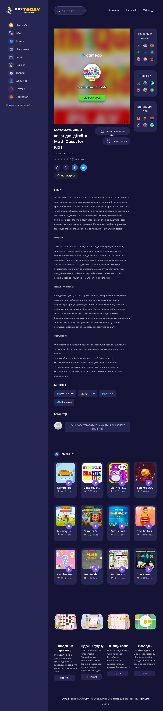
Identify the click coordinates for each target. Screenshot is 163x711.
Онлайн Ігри (68, 698)
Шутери (20, 89)
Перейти (64, 677)
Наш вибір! (22, 25)
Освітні (109, 393)
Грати (118, 673)
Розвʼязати (91, 676)
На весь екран (119, 141)
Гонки (19, 57)
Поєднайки (22, 49)
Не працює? (68, 175)
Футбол (20, 73)
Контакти (144, 698)
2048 (19, 33)
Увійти (146, 10)
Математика (67, 393)
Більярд (20, 65)
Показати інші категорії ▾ (19, 105)
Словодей (131, 10)
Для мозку (66, 402)
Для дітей (90, 393)
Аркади (20, 41)
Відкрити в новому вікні (115, 132)
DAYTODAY (84, 698)
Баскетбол (22, 97)
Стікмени (21, 81)
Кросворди (114, 10)
